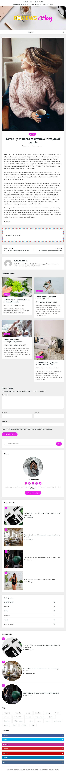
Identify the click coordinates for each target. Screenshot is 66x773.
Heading (6, 721)
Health (6, 611)
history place (18, 721)
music (47, 721)
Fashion (41, 1)
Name (4, 412)
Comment (5, 395)
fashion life (18, 717)
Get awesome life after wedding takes (46, 297)
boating (38, 713)
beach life (18, 713)
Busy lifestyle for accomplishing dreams (13, 340)
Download (25, 1)
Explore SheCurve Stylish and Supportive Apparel (39, 579)
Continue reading (33, 493)
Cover (57, 713)
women (24, 725)
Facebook (17, 4)
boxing (47, 713)
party (6, 725)
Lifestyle (35, 1)
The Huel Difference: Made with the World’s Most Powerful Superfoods (42, 514)
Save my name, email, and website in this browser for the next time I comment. (27, 429)
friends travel (40, 717)
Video (14, 725)
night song (57, 721)
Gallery (51, 717)
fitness (29, 717)
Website (4, 421)
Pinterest (50, 4)
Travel (6, 620)
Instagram (31, 4)
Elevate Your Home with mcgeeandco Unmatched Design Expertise (42, 536)
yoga (32, 725)
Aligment (7, 713)
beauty (28, 713)
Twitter (24, 4)
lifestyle (7, 221)
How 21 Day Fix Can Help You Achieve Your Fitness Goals (42, 557)
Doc (31, 1)
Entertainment (8, 602)
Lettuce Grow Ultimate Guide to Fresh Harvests (16, 301)
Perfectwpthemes (53, 769)
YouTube (39, 4)
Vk (44, 4)
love (39, 721)
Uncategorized (8, 624)
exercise (6, 717)
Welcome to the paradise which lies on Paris (47, 363)
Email (36, 412)
